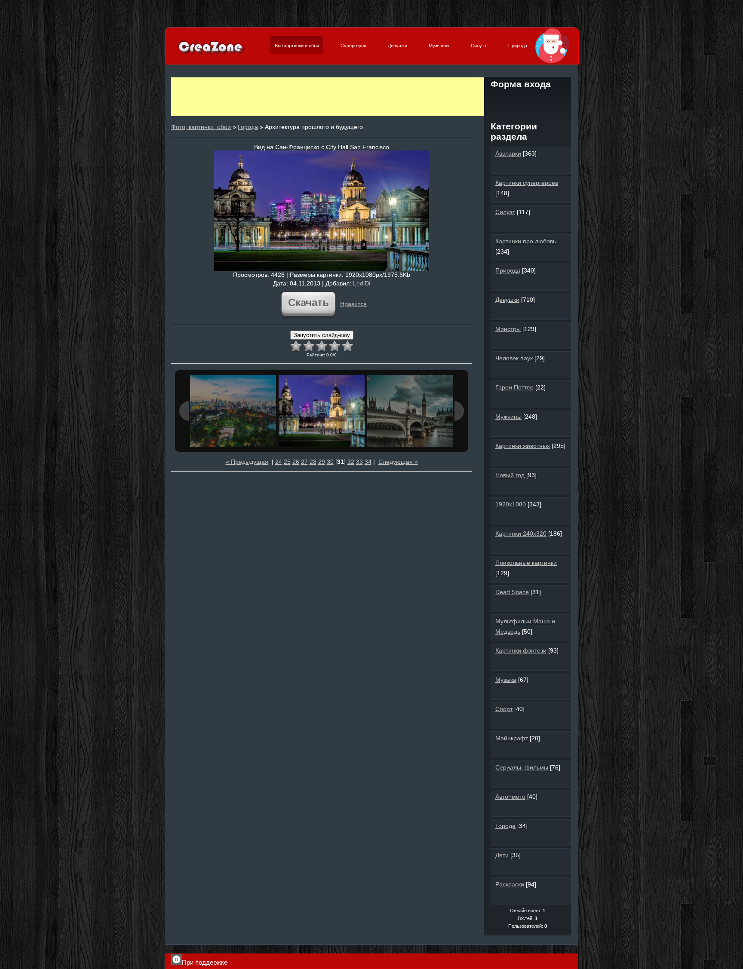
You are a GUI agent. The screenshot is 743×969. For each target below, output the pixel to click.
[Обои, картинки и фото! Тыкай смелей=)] (211, 53)
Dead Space (512, 592)
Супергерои (353, 45)
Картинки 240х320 (521, 533)
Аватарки (508, 153)
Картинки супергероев (526, 182)
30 (330, 461)
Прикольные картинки (526, 562)
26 (295, 461)
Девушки (397, 45)
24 (278, 461)
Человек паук (514, 358)
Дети (502, 855)
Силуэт (479, 45)
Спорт (504, 708)
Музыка (505, 679)
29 (321, 461)
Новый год (510, 475)
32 (350, 461)
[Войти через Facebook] (527, 100)
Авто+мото (510, 796)
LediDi (361, 283)
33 (359, 461)
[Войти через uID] (498, 100)
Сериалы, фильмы (521, 767)
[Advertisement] (327, 96)
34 (368, 461)
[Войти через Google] (556, 100)
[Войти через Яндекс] (542, 100)
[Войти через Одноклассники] (527, 115)
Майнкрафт (511, 738)
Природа (517, 45)
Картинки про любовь (525, 241)
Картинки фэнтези (521, 650)
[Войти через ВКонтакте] (513, 100)
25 (287, 461)
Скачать (308, 302)
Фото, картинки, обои (201, 126)
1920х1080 (510, 504)
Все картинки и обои (297, 45)
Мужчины (439, 45)
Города (248, 126)
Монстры (508, 328)
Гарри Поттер (514, 387)
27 (304, 461)
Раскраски (509, 884)
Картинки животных (522, 445)
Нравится (353, 304)
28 (313, 461)
